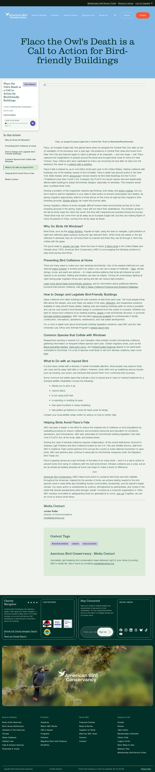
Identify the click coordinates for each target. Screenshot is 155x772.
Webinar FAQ (123, 749)
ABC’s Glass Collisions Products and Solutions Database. (110, 286)
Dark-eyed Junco (77, 346)
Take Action (123, 730)
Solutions (45, 722)
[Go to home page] (16, 15)
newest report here (99, 327)
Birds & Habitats (39, 15)
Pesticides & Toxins (10, 749)
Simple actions (70, 200)
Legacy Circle (124, 741)
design (100, 312)
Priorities (55, 15)
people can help (71, 246)
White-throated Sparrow (104, 346)
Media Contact (11, 179)
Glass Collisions (9, 737)
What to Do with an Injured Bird (19, 167)
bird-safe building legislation (58, 316)
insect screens (59, 268)
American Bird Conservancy (58, 476)
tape (133, 268)
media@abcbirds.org (54, 517)
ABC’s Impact (47, 730)
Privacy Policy (146, 769)
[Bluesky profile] (141, 629)
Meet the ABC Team (88, 734)
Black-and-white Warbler (56, 346)
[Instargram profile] (125, 629)
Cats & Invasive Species (13, 745)
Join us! (120, 493)
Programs (45, 734)
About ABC (84, 717)
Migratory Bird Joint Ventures (54, 741)
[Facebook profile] (120, 629)
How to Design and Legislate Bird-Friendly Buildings (20, 153)
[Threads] (136, 629)
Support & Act (88, 15)
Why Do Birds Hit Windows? (17, 140)
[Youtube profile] (120, 633)
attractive (110, 302)
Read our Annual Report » (15, 636)
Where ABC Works (49, 726)
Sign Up (102, 632)
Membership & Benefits (128, 734)
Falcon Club (123, 737)
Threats (5, 734)
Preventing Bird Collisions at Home (20, 146)
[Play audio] (32, 123)
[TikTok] (146, 629)
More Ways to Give (126, 745)
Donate (143, 15)
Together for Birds (87, 730)
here (46, 353)
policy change (126, 190)
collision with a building (80, 164)
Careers (82, 737)
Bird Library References (13, 726)
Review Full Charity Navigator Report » (20, 632)
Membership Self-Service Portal (102, 3)
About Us (103, 15)
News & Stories (70, 15)
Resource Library (125, 3)
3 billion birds (111, 246)
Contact (82, 741)
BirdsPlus (45, 745)
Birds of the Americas (11, 722)
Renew (127, 15)
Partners (44, 737)
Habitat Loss (7, 741)
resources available (101, 316)
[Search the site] (115, 15)
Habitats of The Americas (13, 730)
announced (75, 175)
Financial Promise (87, 722)
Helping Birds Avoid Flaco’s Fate (20, 173)
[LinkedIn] (130, 629)
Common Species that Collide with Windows (20, 160)
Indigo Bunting (75, 231)
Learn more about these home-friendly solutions (67, 283)
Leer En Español (142, 3)
